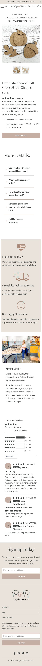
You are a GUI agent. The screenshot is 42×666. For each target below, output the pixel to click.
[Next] (38, 44)
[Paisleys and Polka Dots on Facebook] (15, 654)
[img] (19, 464)
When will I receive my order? (19, 181)
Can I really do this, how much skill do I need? (19, 169)
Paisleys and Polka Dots (24, 660)
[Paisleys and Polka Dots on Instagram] (27, 654)
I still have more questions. (16, 221)
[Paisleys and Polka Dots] (21, 6)
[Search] (34, 6)
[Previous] (4, 44)
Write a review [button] (21, 430)
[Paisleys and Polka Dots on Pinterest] (23, 654)
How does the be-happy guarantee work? (20, 193)
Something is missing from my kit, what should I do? (20, 207)
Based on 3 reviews (13, 427)
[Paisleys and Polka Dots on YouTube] (19, 654)
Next (26, 14)
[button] (8, 98)
